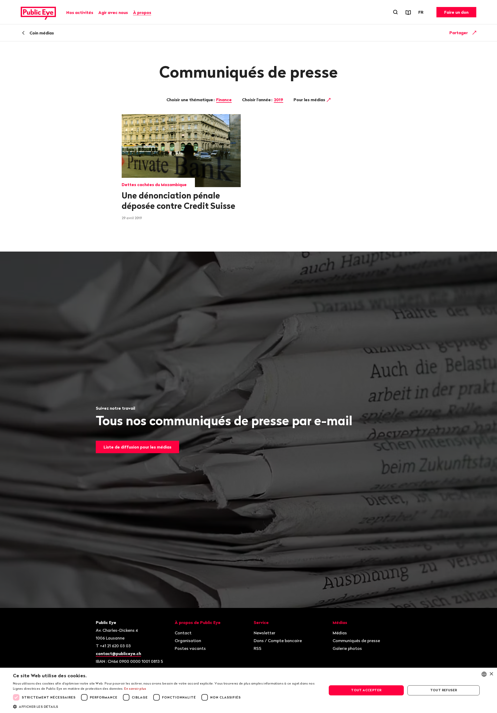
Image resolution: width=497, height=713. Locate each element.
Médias (340, 632)
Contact (183, 632)
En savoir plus (135, 688)
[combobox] (484, 674)
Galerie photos (347, 648)
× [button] (491, 674)
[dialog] (248, 690)
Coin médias (42, 32)
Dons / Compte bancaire (278, 640)
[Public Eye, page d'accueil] (38, 12)
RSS (257, 648)
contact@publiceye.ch (118, 653)
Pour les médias (310, 99)
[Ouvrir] (474, 32)
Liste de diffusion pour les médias (137, 447)
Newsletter (264, 632)
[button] (165, 706)
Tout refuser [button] (443, 690)
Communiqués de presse (356, 640)
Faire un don (456, 12)
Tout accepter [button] (366, 690)
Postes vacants (190, 648)
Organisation (188, 640)
